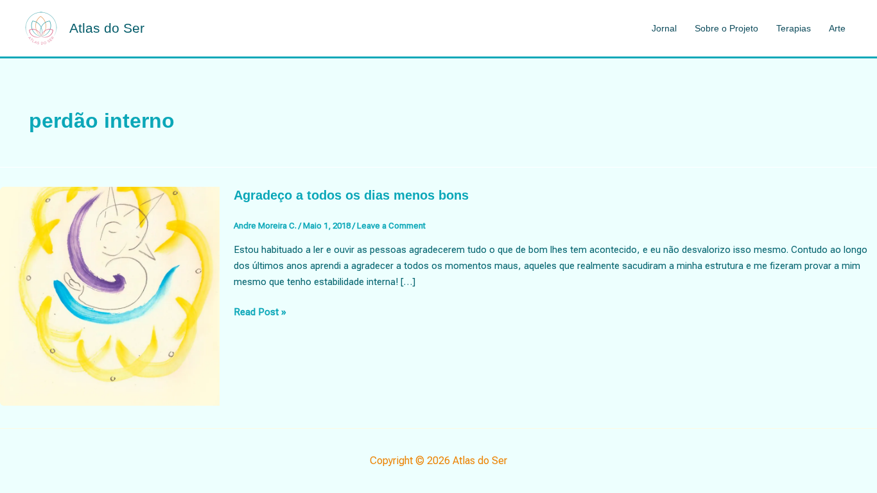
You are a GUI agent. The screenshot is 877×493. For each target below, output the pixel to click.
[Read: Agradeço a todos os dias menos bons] (110, 295)
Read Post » (260, 313)
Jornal (664, 28)
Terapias (793, 28)
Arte (837, 28)
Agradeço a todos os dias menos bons (351, 195)
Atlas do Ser (106, 28)
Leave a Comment (391, 225)
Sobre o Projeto (726, 28)
